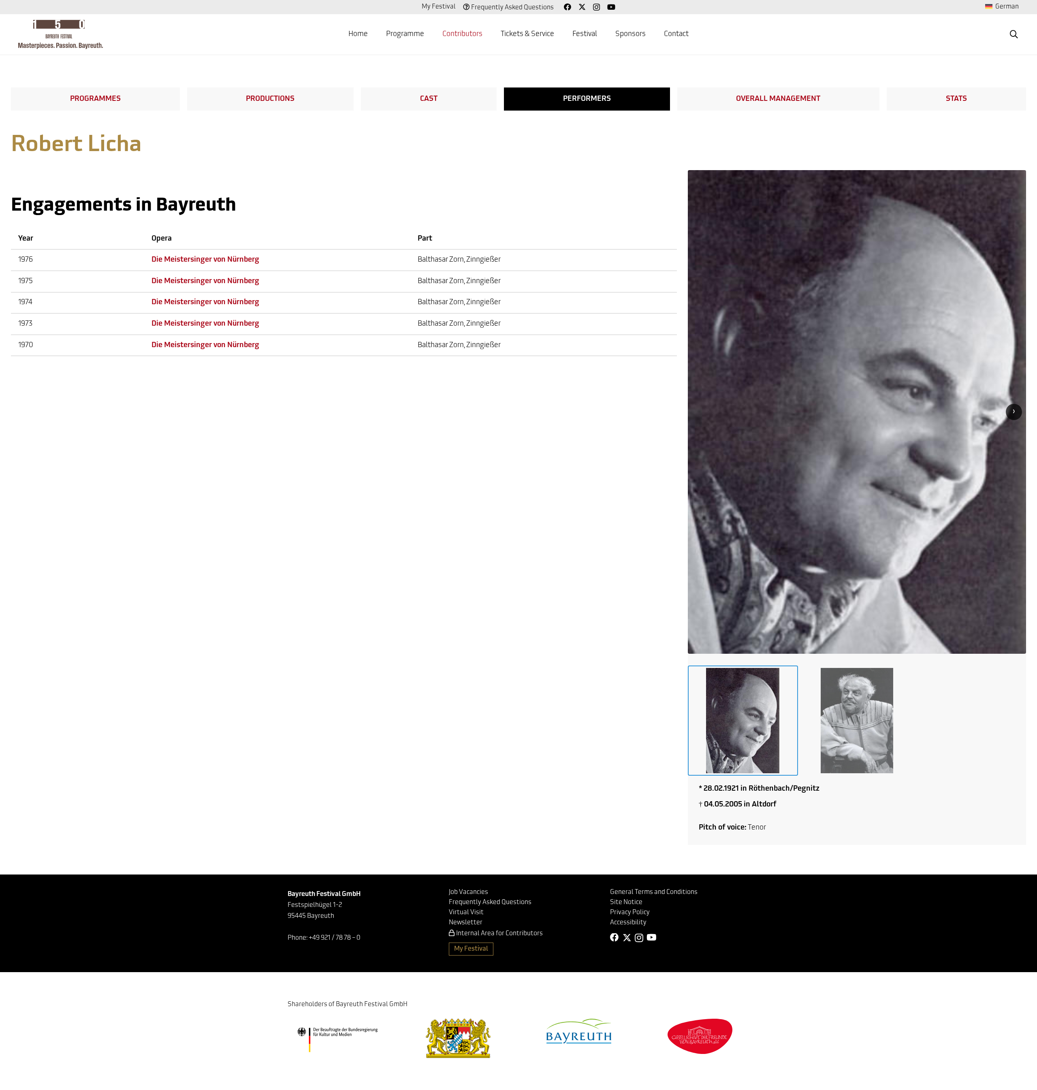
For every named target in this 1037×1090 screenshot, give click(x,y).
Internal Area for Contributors (499, 933)
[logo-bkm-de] (337, 1040)
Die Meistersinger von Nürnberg (205, 260)
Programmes (95, 99)
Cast (428, 99)
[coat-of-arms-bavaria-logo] (458, 1038)
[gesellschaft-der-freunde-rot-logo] (700, 1036)
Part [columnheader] (425, 239)
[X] (582, 7)
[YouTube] (611, 7)
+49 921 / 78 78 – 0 (335, 938)
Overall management (778, 99)
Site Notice (626, 902)
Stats (956, 99)
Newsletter (465, 922)
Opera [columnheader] (161, 239)
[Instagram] (596, 7)
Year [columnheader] (25, 239)
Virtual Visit (466, 912)
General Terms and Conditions (654, 892)
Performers (587, 99)
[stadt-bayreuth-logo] (578, 1031)
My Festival (439, 7)
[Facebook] (567, 7)
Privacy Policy (630, 912)
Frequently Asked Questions (512, 7)
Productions (270, 99)
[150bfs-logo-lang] (60, 34)
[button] (1014, 34)
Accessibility (628, 922)
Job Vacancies (468, 892)
